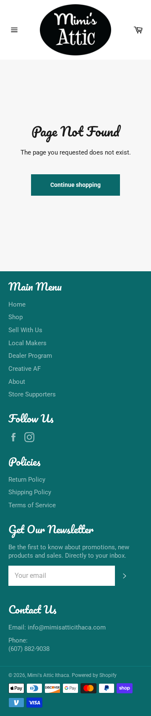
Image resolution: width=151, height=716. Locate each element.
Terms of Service (32, 505)
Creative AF (24, 368)
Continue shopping (75, 184)
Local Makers (27, 343)
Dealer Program (30, 355)
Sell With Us (25, 330)
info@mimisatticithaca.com (67, 627)
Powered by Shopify (94, 675)
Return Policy (26, 479)
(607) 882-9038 (28, 649)
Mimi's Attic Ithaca (48, 675)
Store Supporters (32, 394)
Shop (15, 317)
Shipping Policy (29, 492)
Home (17, 304)
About (16, 382)
